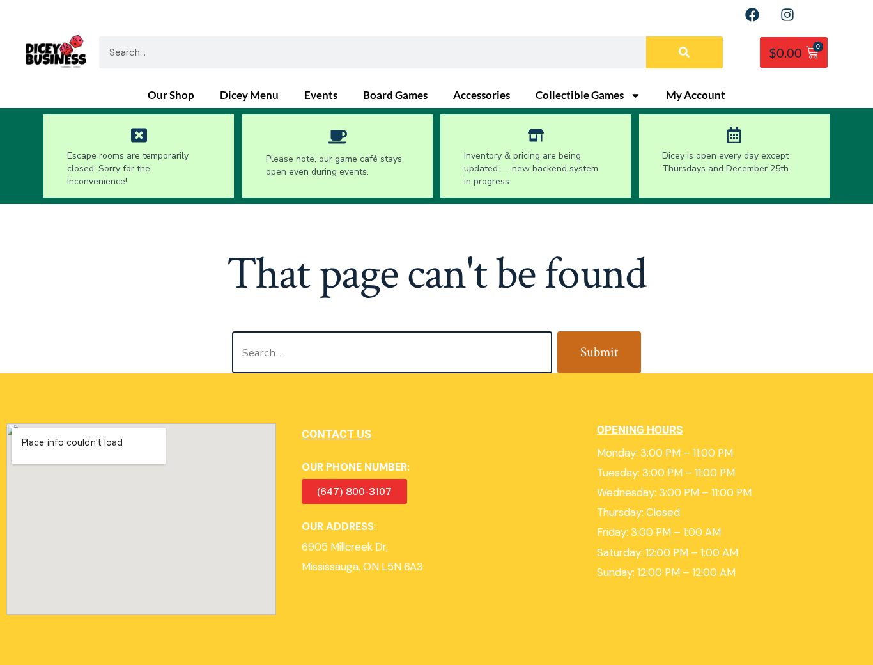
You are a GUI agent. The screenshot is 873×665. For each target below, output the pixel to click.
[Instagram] (787, 15)
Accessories (481, 95)
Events (320, 95)
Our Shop (171, 95)
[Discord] (822, 15)
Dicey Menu (249, 95)
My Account (695, 95)
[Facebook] (752, 15)
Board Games (395, 95)
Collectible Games (580, 95)
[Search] (684, 52)
